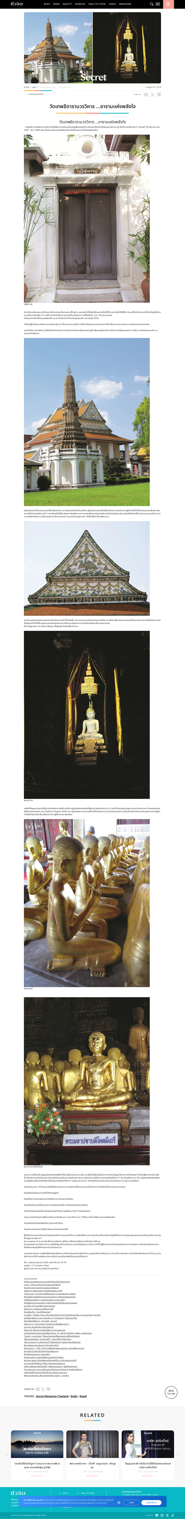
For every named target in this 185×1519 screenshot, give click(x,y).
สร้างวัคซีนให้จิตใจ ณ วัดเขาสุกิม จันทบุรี (40, 1321)
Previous (7, 1455)
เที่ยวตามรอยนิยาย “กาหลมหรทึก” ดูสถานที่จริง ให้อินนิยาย (47, 1339)
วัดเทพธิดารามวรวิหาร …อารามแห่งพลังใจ (55, 87)
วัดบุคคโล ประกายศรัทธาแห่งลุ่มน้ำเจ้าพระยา (41, 1287)
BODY (47, 4)
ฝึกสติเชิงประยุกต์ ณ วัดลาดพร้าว (37, 1354)
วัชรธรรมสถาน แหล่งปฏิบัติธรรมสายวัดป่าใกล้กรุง (44, 1357)
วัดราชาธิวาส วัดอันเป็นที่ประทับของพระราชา (41, 1351)
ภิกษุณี (83, 1396)
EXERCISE (80, 4)
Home (26, 87)
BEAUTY (67, 4)
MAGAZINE (125, 4)
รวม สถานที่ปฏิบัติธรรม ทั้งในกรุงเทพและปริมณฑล (44, 1363)
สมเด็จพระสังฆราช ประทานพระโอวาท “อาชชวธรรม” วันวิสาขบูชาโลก (50, 1318)
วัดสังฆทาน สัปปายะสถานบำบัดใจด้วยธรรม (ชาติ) (43, 1290)
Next (178, 1455)
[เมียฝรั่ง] (92, 1455)
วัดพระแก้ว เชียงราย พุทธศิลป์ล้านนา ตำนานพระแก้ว (44, 1330)
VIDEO (112, 4)
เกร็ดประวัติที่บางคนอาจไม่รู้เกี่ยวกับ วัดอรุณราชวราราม (45, 1372)
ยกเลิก (131, 1502)
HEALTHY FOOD (97, 4)
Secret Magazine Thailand (52, 1396)
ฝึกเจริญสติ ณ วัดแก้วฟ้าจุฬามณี (37, 1312)
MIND (56, 4)
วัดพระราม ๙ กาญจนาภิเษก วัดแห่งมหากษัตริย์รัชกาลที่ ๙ (46, 1324)
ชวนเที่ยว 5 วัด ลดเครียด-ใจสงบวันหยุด (39, 1306)
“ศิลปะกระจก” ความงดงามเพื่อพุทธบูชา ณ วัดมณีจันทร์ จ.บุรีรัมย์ (49, 1293)
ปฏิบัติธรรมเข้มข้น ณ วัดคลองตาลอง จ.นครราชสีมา (44, 1300)
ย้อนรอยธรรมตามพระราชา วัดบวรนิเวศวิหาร (41, 1345)
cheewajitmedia (35, 94)
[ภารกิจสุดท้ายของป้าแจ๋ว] (148, 1455)
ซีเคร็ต (74, 1396)
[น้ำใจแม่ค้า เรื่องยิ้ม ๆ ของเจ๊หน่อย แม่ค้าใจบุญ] (37, 1455)
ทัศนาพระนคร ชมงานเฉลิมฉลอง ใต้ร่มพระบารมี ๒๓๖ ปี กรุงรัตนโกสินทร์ (53, 1369)
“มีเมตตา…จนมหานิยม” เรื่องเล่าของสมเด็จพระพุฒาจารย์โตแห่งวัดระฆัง (52, 1336)
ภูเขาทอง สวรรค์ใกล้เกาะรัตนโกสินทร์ (38, 1327)
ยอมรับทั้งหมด (151, 1502)
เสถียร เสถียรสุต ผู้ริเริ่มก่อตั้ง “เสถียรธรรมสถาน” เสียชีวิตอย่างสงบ (50, 1366)
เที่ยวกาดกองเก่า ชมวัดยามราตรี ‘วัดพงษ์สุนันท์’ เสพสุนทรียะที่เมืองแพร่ (52, 1342)
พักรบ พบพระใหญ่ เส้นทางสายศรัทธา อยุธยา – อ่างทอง (46, 1375)
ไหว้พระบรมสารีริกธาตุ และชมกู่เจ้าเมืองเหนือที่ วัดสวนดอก (47, 1281)
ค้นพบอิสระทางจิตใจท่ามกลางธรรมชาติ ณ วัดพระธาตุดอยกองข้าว (50, 1297)
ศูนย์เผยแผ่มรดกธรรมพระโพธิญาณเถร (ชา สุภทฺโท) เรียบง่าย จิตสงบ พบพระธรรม (58, 1333)
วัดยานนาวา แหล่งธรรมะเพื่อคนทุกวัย (38, 1309)
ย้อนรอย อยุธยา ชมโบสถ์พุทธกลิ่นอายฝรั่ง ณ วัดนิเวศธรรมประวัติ (50, 1360)
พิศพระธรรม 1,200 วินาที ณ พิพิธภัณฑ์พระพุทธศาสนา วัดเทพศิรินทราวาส (54, 1348)
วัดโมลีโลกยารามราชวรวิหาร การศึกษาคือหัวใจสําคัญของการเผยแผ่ (50, 1303)
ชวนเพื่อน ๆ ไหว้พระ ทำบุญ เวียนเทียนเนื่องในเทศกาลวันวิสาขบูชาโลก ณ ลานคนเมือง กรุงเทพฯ (62, 1315)
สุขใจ (34, 87)
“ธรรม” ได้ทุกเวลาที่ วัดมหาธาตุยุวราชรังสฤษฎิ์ (42, 1284)
